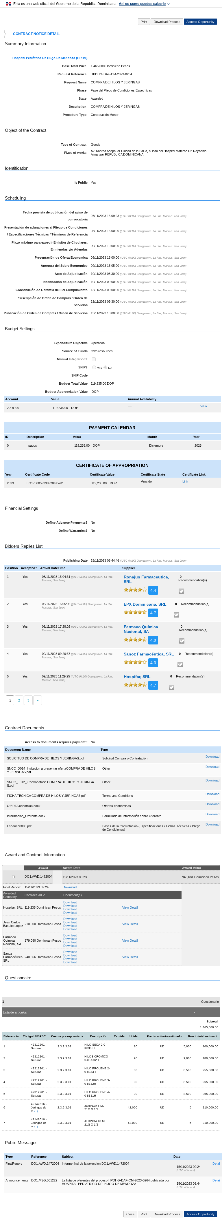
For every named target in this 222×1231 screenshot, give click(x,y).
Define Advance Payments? (67, 522)
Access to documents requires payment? (56, 742)
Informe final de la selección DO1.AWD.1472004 (95, 1163)
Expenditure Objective (71, 343)
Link (185, 481)
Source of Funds (75, 351)
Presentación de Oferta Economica (61, 257)
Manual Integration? (72, 359)
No (110, 368)
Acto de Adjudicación (71, 273)
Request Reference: (73, 74)
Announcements (16, 1180)
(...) (36, 1111)
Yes (99, 368)
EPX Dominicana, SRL (145, 604)
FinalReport (13, 1163)
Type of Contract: (74, 144)
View (203, 406)
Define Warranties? (73, 530)
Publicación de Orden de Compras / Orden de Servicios (46, 313)
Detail (216, 1163)
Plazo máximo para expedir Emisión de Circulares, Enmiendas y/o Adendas (50, 246)
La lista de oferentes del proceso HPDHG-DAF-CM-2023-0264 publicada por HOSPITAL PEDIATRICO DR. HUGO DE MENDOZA (115, 1182)
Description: (78, 106)
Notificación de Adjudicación (65, 282)
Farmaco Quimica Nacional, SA (141, 629)
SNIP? (83, 367)
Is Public (81, 182)
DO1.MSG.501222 (44, 1180)
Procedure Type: (75, 114)
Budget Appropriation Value (66, 391)
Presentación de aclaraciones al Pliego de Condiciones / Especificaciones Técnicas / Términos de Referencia (46, 231)
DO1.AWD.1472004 (45, 1163)
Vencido (146, 481)
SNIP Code (79, 375)
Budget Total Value (73, 383)
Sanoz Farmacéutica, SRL (149, 654)
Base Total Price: (75, 66)
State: (83, 98)
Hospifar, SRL (137, 676)
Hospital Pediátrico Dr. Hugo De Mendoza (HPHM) (50, 58)
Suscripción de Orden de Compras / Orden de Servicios (53, 301)
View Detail (130, 907)
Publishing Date (75, 560)
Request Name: (76, 82)
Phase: (82, 90)
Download (212, 756)
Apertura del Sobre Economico (64, 265)
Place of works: (76, 152)
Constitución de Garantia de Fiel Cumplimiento (52, 290)
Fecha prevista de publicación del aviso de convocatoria (55, 216)
